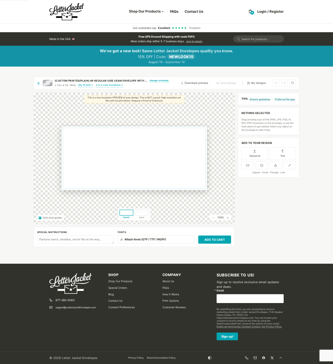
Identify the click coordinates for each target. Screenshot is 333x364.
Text (282, 155)
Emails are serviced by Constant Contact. (239, 326)
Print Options (170, 300)
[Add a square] (247, 165)
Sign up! (227, 336)
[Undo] (276, 83)
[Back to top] (281, 358)
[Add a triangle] (275, 165)
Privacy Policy (136, 357)
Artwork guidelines (260, 99)
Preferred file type (285, 99)
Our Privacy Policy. (272, 326)
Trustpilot (194, 28)
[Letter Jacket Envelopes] (66, 11)
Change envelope (159, 80)
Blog (111, 294)
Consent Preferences (121, 307)
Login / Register (270, 11)
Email (220, 290)
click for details (194, 41)
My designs (258, 82)
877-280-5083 (65, 300)
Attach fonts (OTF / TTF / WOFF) (145, 239)
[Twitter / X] (272, 358)
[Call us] (247, 358)
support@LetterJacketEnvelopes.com (76, 307)
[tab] (126, 214)
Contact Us (194, 11)
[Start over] (292, 83)
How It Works (170, 294)
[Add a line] (289, 165)
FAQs (174, 11)
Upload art (254, 155)
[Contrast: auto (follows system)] (210, 358)
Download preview (196, 82)
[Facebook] (264, 358)
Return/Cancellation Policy (161, 357)
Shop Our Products (145, 11)
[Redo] (284, 83)
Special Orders (117, 287)
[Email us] (255, 358)
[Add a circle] (262, 165)
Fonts (122, 232)
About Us (168, 281)
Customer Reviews (174, 307)
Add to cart (214, 240)
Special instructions (52, 232)
